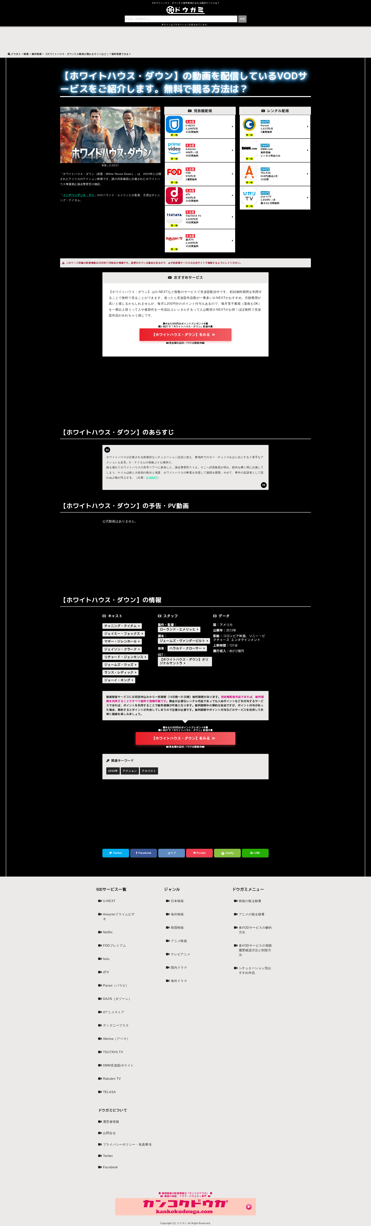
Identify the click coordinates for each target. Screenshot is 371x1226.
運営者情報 (111, 1121)
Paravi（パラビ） (116, 985)
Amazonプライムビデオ (119, 917)
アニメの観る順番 (252, 914)
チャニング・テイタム (121, 625)
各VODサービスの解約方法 (255, 930)
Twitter (117, 852)
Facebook (144, 852)
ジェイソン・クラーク (121, 649)
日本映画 (177, 901)
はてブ (171, 852)
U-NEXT (151, 477)
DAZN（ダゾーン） (117, 998)
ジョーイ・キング (118, 680)
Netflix (108, 932)
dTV (106, 972)
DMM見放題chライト (118, 1065)
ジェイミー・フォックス (123, 633)
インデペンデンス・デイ (78, 195)
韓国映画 (177, 927)
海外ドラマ (179, 980)
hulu (106, 959)
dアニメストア (113, 1012)
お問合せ (109, 1133)
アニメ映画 (179, 941)
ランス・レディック (119, 672)
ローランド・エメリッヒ (178, 629)
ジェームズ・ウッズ (119, 664)
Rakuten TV (112, 1078)
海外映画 (177, 914)
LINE (256, 852)
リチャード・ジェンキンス (124, 657)
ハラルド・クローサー (186, 648)
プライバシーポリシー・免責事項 (127, 1144)
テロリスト (149, 770)
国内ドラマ (179, 967)
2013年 (113, 770)
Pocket (201, 852)
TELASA (109, 1092)
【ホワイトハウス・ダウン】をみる (182, 334)
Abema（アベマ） (116, 1038)
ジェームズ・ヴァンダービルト (183, 640)
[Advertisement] (185, 389)
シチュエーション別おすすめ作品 (255, 970)
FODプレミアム (114, 945)
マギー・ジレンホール (121, 641)
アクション (130, 770)
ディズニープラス (116, 1025)
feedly (229, 852)
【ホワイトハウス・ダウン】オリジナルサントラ (184, 661)
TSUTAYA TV (113, 1052)
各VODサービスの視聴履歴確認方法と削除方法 (255, 950)
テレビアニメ (180, 954)
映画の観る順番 (250, 901)
